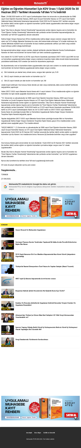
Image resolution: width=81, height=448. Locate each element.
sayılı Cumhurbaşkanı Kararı (22, 110)
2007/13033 (61, 57)
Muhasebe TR (30, 439)
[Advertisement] (40, 372)
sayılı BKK (70, 57)
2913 (10, 110)
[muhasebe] (40, 4)
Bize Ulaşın (37, 433)
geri (3, 3)
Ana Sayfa (29, 433)
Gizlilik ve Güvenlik (49, 433)
